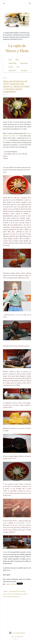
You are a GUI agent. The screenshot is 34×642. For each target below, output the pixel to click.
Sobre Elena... (24, 70)
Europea (21, 594)
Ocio (18, 67)
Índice (17, 59)
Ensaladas (17, 594)
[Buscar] (30, 3)
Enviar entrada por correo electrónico (17, 591)
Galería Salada (12, 63)
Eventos (11, 67)
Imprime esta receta (11, 584)
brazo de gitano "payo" (13, 136)
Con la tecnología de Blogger (18, 633)
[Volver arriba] (15, 638)
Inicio (10, 59)
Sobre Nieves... (13, 70)
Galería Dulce (24, 63)
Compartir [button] (5, 591)
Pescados (9, 596)
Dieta (13, 594)
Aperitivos (9, 594)
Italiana (25, 594)
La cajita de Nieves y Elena (17, 48)
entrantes (28, 133)
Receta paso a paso (16, 596)
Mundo (4, 596)
